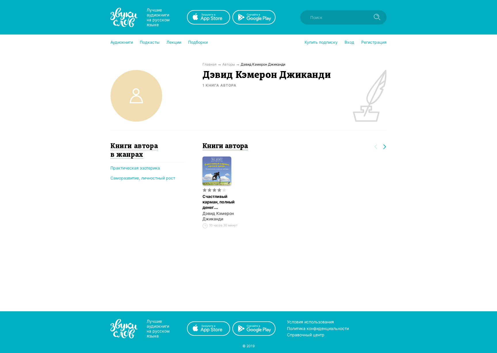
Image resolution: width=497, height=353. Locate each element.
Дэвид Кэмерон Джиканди (218, 216)
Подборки (198, 42)
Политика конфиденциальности (318, 328)
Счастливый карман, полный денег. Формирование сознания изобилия (218, 202)
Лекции (174, 42)
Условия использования (310, 321)
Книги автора (225, 146)
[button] (121, 42)
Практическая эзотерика (135, 167)
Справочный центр (305, 334)
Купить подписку (321, 42)
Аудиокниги (121, 42)
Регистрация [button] (374, 42)
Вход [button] (349, 42)
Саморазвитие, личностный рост (142, 177)
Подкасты (150, 42)
